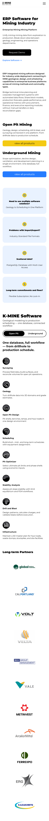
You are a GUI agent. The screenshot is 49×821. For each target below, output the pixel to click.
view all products (25, 143)
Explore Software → (12, 60)
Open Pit (14, 333)
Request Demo (17, 52)
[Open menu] (44, 3)
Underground (35, 333)
